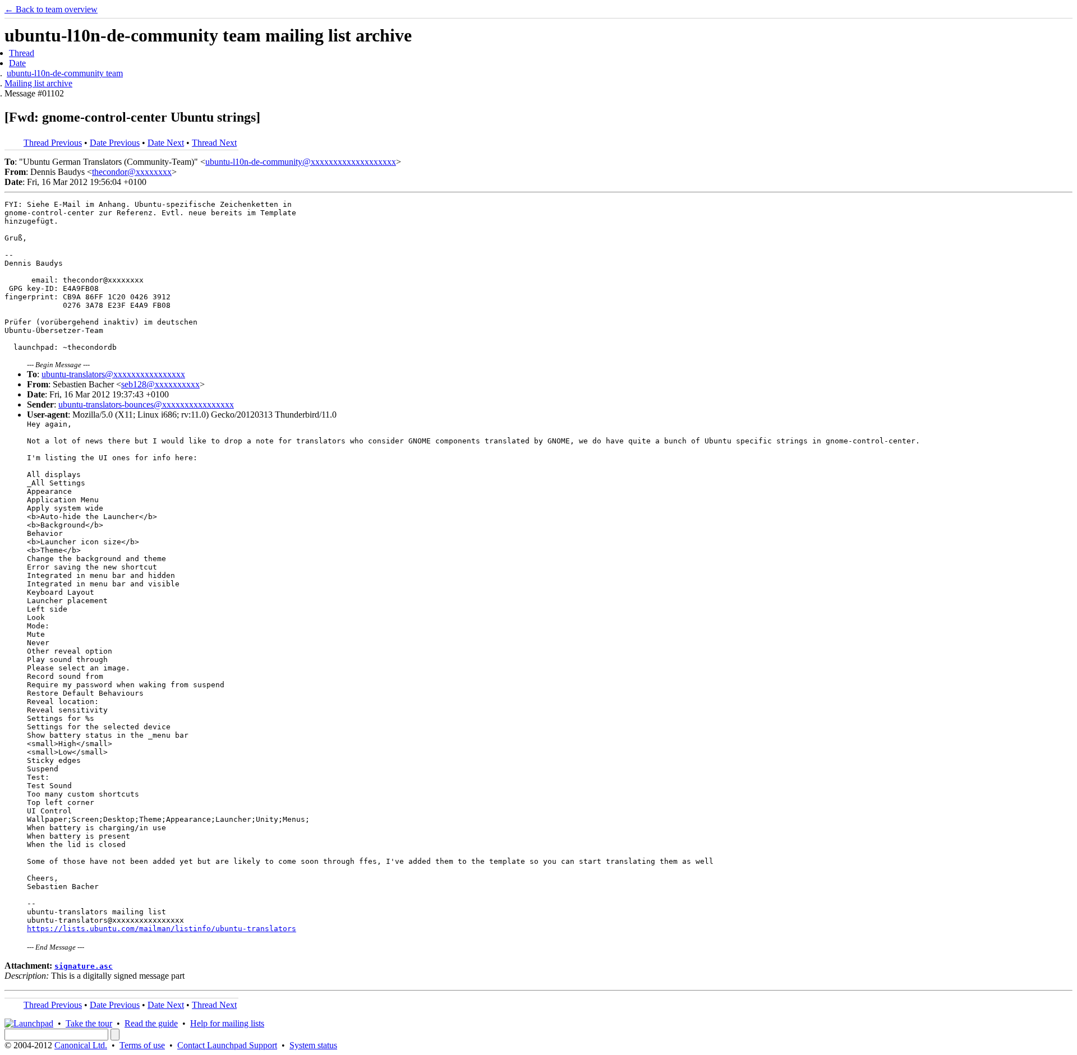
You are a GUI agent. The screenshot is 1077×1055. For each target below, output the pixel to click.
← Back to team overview (51, 9)
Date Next (166, 142)
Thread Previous (53, 142)
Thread (21, 53)
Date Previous (115, 142)
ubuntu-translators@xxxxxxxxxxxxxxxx (113, 374)
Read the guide (151, 1023)
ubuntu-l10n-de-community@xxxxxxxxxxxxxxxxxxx (300, 161)
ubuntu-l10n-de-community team (65, 73)
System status (313, 1045)
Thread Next (214, 142)
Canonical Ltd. (80, 1045)
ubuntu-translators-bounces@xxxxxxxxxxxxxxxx (146, 404)
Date (17, 63)
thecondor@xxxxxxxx (132, 172)
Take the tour (89, 1023)
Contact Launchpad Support (227, 1045)
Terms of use (142, 1045)
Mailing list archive (38, 83)
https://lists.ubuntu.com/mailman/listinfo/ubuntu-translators (161, 928)
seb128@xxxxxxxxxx (160, 384)
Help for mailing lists (227, 1023)
